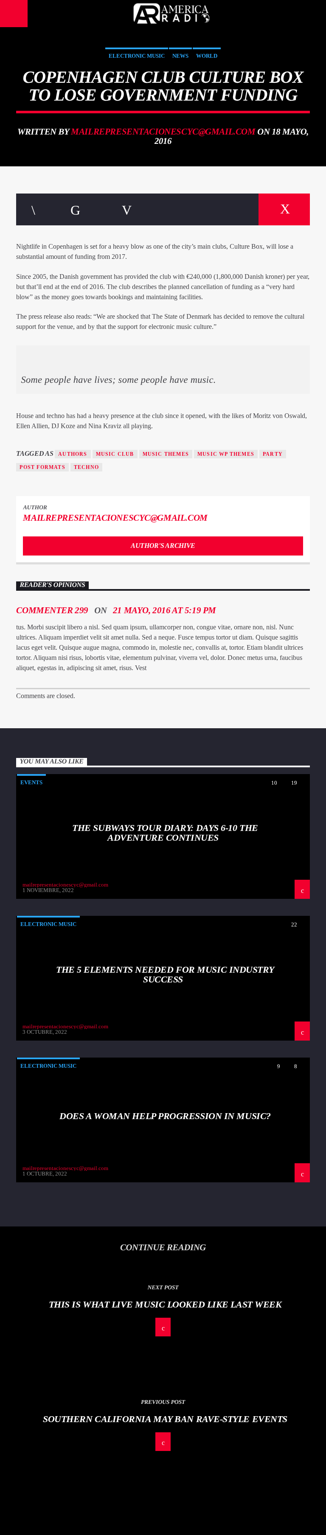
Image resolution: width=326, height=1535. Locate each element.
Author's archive (163, 545)
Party (273, 454)
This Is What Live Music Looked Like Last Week (165, 1304)
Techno (86, 467)
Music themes (166, 454)
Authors (72, 454)
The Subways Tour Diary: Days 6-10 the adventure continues (165, 832)
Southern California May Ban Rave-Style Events (165, 1419)
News (180, 56)
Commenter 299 (52, 610)
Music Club (115, 454)
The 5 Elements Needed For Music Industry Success (165, 974)
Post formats (42, 467)
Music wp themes (225, 454)
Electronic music (137, 56)
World (206, 56)
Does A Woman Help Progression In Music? (165, 1116)
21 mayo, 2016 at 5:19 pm (164, 610)
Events (31, 782)
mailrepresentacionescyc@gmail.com (163, 131)
